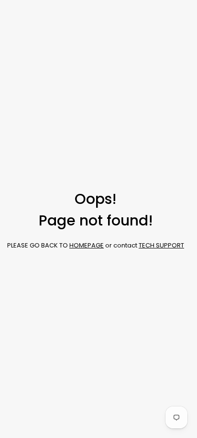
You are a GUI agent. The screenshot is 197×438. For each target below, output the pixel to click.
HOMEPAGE (86, 245)
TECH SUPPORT (161, 245)
